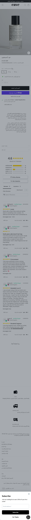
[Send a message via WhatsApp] (28, 517)
